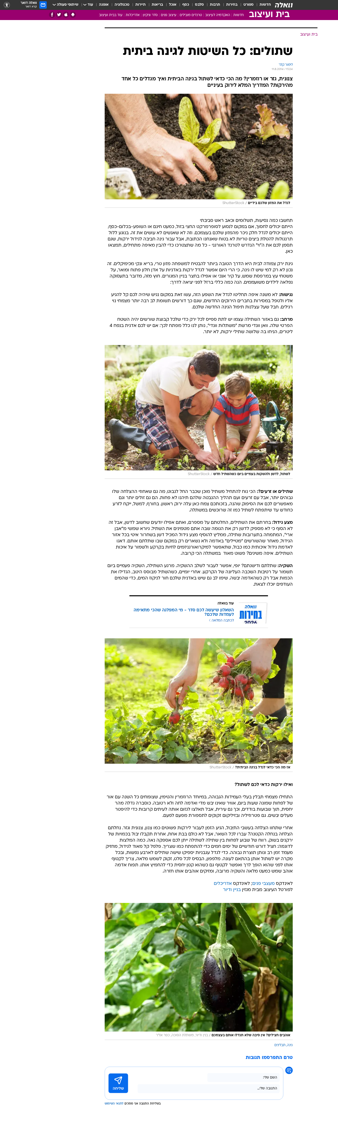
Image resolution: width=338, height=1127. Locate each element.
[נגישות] (7, 5)
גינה (290, 1045)
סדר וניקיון (150, 15)
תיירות (140, 5)
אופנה (104, 5)
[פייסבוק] (52, 15)
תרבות (215, 5)
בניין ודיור (232, 890)
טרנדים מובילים (191, 15)
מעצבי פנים (263, 883)
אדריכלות (133, 15)
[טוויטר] (59, 15)
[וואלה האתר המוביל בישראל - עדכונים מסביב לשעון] (284, 4)
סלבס (199, 5)
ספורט (248, 5)
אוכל (172, 5)
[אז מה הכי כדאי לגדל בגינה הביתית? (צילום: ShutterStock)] (199, 705)
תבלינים (280, 1045)
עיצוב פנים (168, 15)
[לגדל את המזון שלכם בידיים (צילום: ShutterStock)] (199, 151)
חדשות (265, 5)
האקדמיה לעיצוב (217, 15)
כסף (185, 5)
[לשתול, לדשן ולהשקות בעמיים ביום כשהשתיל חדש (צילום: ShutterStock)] (199, 412)
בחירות (232, 5)
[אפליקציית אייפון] (66, 15)
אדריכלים (223, 883)
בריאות (157, 5)
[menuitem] (262, 5)
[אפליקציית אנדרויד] (73, 15)
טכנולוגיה (122, 5)
